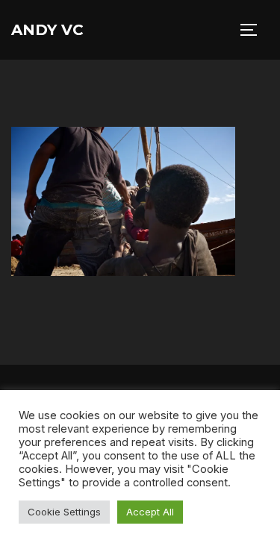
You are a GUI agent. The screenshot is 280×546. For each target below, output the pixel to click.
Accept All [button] (150, 512)
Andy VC (47, 30)
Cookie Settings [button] (64, 512)
